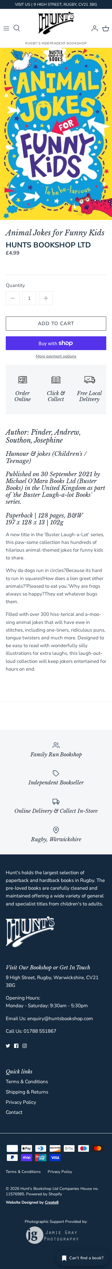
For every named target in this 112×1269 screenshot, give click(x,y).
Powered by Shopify (44, 1194)
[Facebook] (16, 1046)
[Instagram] (24, 1046)
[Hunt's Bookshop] (56, 23)
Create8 (52, 1202)
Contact (14, 1112)
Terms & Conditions (27, 1081)
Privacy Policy (21, 1102)
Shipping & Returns (27, 1092)
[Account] (93, 28)
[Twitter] (8, 1046)
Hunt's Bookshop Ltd (39, 1188)
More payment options (56, 356)
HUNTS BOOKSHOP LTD (48, 245)
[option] (56, 134)
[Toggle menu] (6, 28)
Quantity (15, 285)
